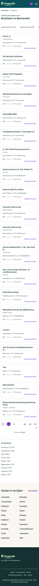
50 (35, 424)
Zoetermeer (5, 538)
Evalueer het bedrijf (30, 48)
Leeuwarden (24, 533)
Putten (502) (5, 458)
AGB (25, 575)
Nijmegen (23, 515)
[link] (19, 42)
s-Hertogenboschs (26, 529)
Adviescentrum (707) (8, 27)
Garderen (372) (6, 471)
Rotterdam (23, 497)
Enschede (4, 529)
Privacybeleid (21, 572)
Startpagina (5, 10)
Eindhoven (5, 506)
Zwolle (3, 533)
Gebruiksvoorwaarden (15, 575)
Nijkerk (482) (6, 461)
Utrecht (22, 501)
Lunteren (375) (6, 468)
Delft (21, 538)
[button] (31, 4)
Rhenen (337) (6, 475)
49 (30, 424)
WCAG (28, 572)
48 (25, 424)
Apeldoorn (5, 520)
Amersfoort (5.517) (8, 447)
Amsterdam (5, 497)
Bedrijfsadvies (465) (27, 27)
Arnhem (4, 524)
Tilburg (3, 511)
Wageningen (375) (7, 464)
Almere (22, 511)
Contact (12, 572)
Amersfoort (24, 524)
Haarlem (22, 520)
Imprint (30, 575)
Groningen (23, 506)
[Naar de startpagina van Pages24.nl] (8, 4)
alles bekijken (33, 491)
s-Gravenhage (6, 501)
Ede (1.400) (5, 454)
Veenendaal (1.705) (8, 451)
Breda (3, 515)
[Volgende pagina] (36, 428)
